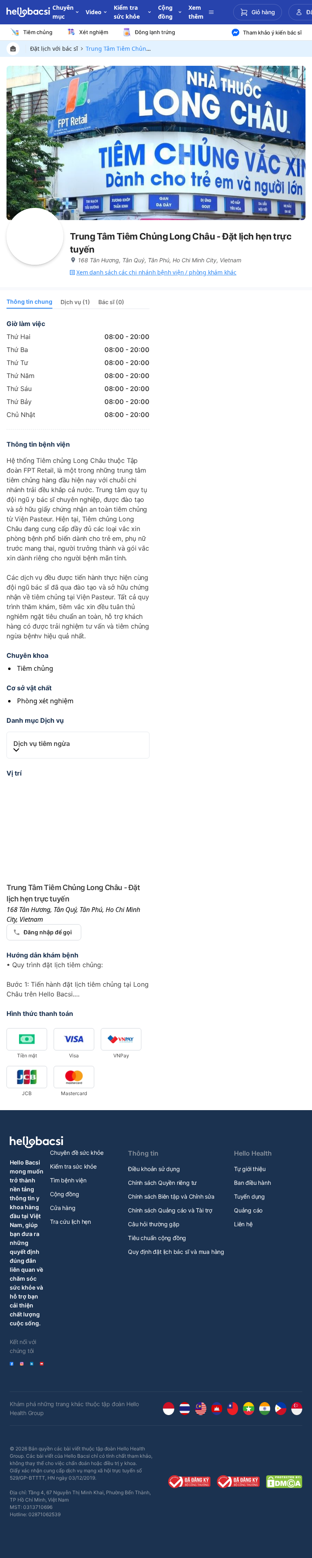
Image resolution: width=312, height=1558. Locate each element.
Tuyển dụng (249, 1196)
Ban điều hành (252, 1182)
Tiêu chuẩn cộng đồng (157, 1237)
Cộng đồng (64, 1194)
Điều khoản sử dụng (154, 1168)
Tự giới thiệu (249, 1168)
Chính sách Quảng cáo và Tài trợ (170, 1210)
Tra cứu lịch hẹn (70, 1221)
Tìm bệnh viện (68, 1180)
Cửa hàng (62, 1207)
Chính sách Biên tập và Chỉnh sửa (171, 1196)
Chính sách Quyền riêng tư (162, 1182)
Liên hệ (243, 1224)
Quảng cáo (248, 1210)
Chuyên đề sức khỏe (76, 1152)
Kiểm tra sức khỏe (73, 1166)
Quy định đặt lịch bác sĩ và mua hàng (176, 1251)
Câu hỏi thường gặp (153, 1224)
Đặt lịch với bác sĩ (54, 48)
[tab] (29, 303)
